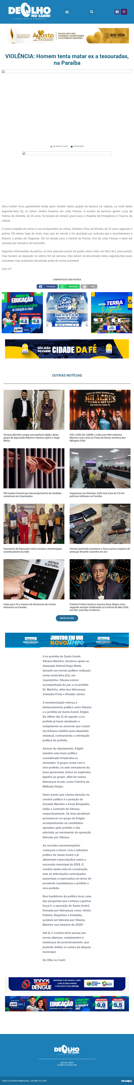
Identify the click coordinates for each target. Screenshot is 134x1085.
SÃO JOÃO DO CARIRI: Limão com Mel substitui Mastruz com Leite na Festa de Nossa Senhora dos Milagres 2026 (98, 437)
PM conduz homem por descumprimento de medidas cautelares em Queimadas (32, 495)
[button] (67, 12)
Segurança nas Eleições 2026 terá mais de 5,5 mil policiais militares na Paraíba (97, 495)
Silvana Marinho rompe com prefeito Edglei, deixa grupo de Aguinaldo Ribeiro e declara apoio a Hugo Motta (31, 437)
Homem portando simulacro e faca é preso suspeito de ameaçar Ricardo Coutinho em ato (100, 550)
